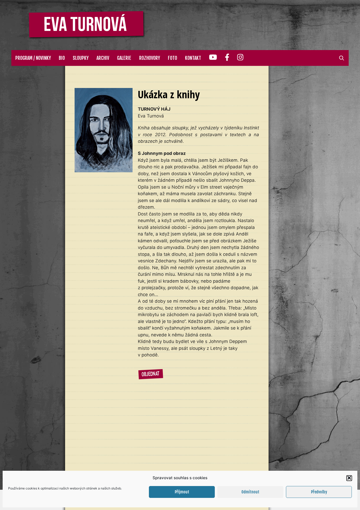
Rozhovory (149, 58)
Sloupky (81, 58)
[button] (349, 477)
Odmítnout (250, 491)
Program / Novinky (33, 58)
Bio (62, 58)
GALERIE (124, 58)
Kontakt (193, 58)
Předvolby (319, 491)
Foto (172, 58)
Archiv (102, 58)
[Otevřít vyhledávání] (342, 58)
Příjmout (182, 491)
